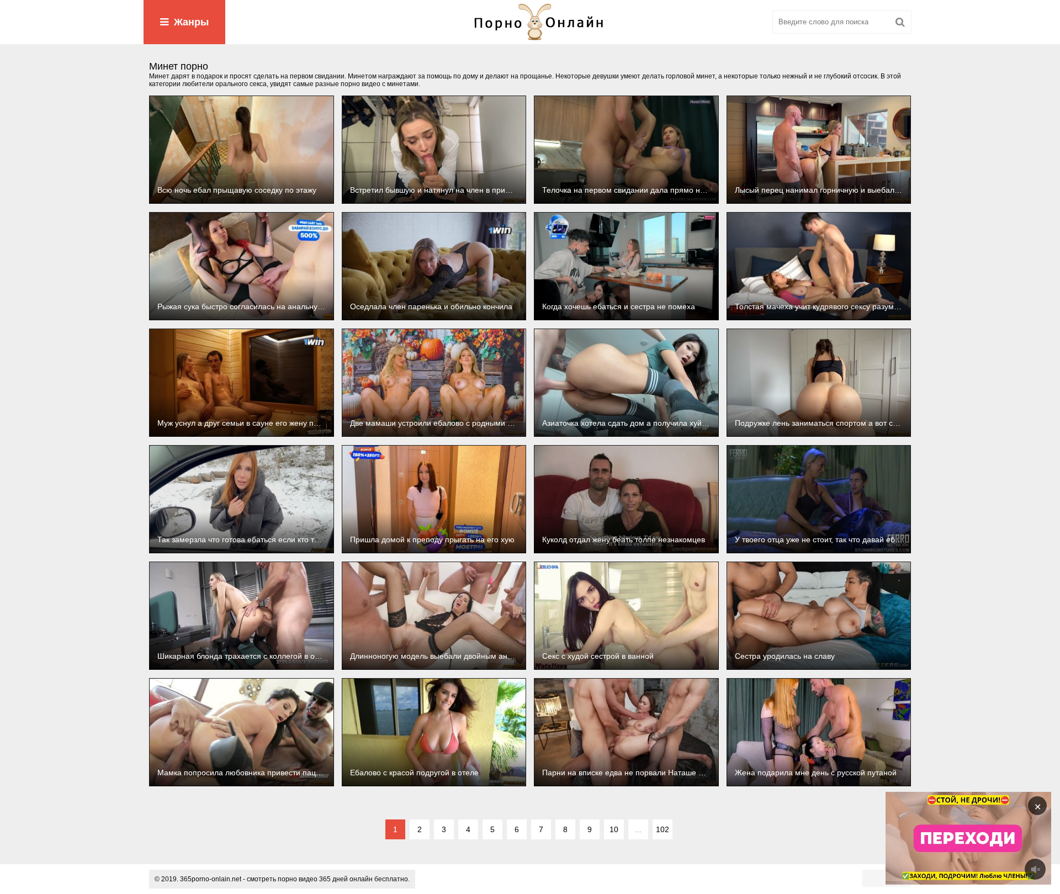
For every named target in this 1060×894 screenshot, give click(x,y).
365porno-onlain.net (210, 879)
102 (662, 829)
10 (614, 829)
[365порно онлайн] (530, 22)
